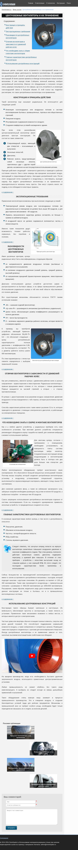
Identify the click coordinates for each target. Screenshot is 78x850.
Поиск (69, 3)
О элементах (50, 3)
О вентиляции (39, 3)
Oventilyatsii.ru (6, 10)
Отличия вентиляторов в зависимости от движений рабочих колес (16, 44)
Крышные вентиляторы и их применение (20, 736)
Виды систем (17, 10)
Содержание (4, 838)
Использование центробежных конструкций (22, 63)
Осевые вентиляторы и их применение (43, 753)
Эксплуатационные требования (18, 31)
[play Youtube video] (32, 656)
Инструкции (61, 3)
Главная (30, 3)
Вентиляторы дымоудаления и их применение (20, 769)
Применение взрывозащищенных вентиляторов (43, 785)
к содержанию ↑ (8, 192)
